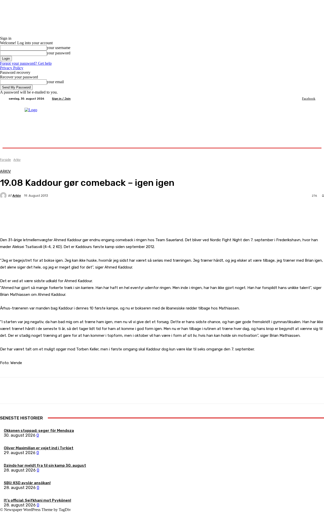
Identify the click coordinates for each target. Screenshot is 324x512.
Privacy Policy (11, 68)
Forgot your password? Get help (26, 63)
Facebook (308, 98)
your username (58, 48)
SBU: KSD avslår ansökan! (27, 483)
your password (58, 53)
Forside (5, 160)
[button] (309, 142)
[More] (119, 213)
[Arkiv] (4, 195)
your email (55, 82)
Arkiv (17, 160)
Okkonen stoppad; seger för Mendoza (39, 430)
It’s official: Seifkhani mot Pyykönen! (37, 500)
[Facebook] (298, 99)
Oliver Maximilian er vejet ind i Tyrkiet (38, 448)
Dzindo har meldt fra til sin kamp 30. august (45, 465)
